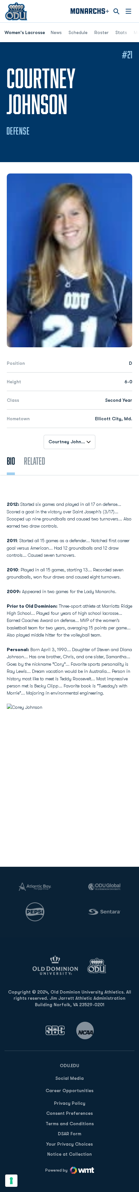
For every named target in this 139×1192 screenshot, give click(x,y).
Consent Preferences (69, 1113)
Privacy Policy (69, 1103)
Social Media (69, 1078)
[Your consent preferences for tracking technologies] (11, 1180)
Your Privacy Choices (69, 1144)
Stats (121, 32)
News (56, 32)
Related (34, 460)
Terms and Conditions (70, 1123)
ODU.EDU (69, 1065)
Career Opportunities (69, 1090)
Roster (101, 32)
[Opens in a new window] (55, 1030)
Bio (11, 460)
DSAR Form (69, 1133)
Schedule (78, 32)
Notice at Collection (69, 1154)
